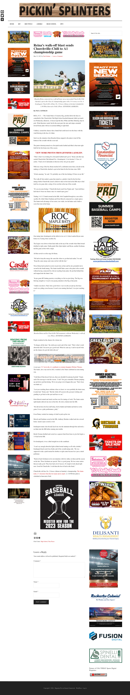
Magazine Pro (58, 688)
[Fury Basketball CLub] (105, 106)
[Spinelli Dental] (105, 662)
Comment (37, 561)
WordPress (79, 688)
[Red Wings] (105, 450)
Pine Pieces (51, 541)
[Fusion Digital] (105, 640)
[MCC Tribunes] (105, 429)
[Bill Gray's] (105, 363)
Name (36, 582)
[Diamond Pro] (105, 230)
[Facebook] (2, 12)
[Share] (2, 19)
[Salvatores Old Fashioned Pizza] (105, 476)
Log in (85, 688)
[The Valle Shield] (105, 626)
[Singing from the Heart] (19, 369)
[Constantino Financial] (105, 176)
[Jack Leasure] (105, 262)
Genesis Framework (69, 688)
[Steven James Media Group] (19, 427)
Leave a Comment (58, 56)
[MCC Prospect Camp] (105, 57)
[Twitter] (2, 16)
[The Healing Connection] (19, 409)
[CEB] (19, 450)
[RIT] (105, 129)
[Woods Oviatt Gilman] (103, 587)
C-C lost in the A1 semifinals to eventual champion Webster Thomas (61, 367)
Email (36, 591)
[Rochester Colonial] (105, 602)
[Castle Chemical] (19, 274)
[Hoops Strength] (105, 409)
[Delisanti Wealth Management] (105, 544)
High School (44, 541)
